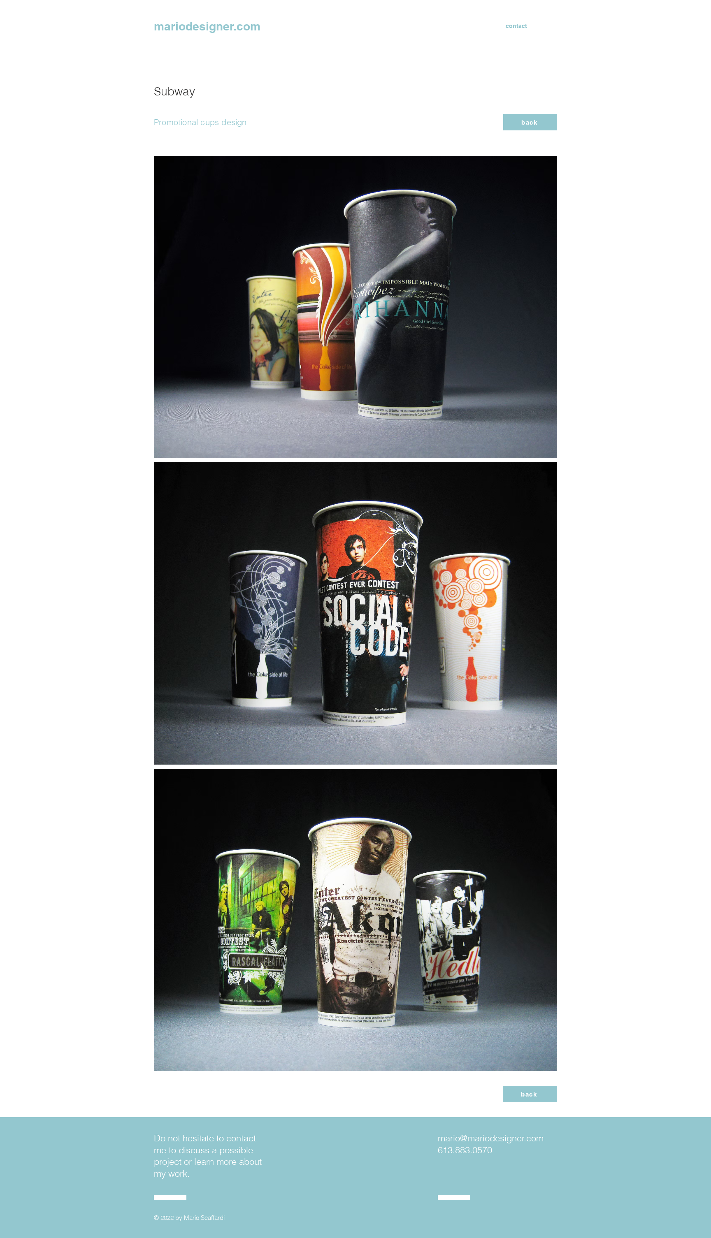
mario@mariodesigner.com (491, 1138)
